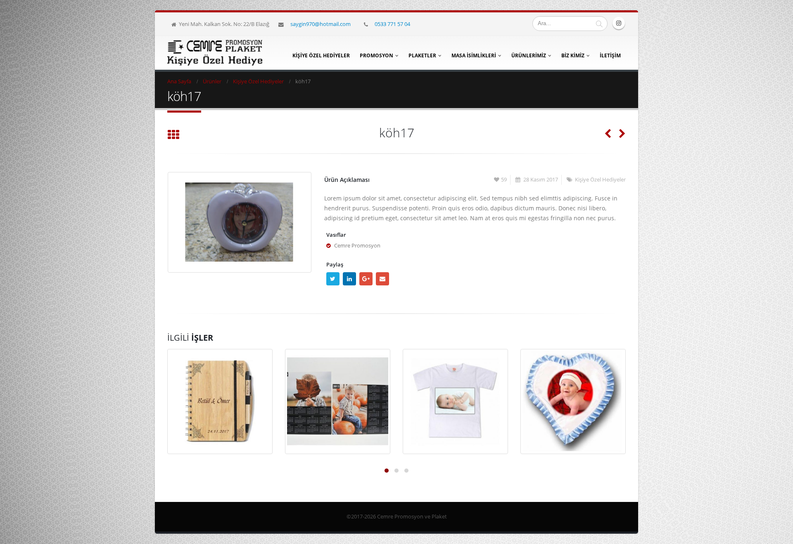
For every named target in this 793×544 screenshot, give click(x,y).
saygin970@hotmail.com (320, 24)
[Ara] (599, 23)
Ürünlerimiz (528, 55)
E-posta (382, 278)
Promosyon (376, 55)
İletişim (610, 55)
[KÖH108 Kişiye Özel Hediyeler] (337, 401)
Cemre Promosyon (357, 245)
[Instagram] (619, 23)
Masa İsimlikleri (473, 55)
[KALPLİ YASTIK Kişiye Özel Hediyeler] (573, 401)
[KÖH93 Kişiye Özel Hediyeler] (455, 401)
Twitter (333, 278)
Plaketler (422, 55)
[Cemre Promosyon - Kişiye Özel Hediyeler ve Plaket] (214, 53)
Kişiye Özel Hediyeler (321, 55)
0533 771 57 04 (392, 24)
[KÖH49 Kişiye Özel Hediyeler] (220, 401)
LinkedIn (349, 278)
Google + (366, 278)
